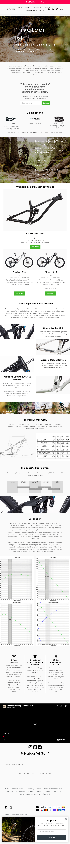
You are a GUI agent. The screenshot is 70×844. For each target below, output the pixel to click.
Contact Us (57, 791)
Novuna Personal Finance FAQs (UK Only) (35, 794)
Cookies (22, 791)
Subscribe (51, 837)
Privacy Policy (11, 791)
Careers (47, 791)
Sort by (7, 764)
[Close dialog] (66, 819)
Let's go (46, 103)
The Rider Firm (23, 814)
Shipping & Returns (34, 789)
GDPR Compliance (34, 791)
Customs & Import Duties (53, 789)
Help (7, 789)
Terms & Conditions (18, 789)
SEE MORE (35, 247)
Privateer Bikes (13, 814)
